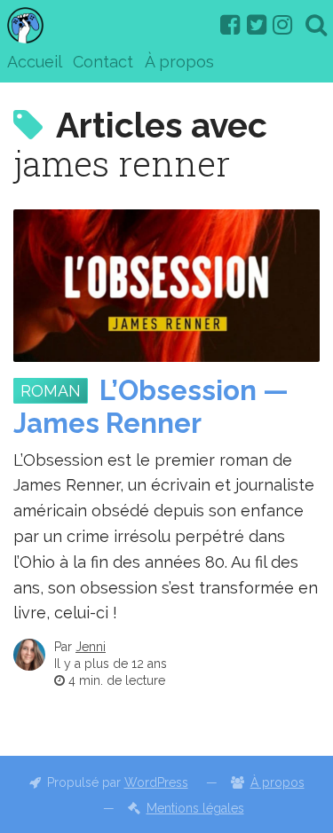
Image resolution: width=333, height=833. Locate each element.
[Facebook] (230, 25)
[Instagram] (282, 25)
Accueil (34, 61)
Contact (103, 61)
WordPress (156, 782)
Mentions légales (195, 808)
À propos (179, 61)
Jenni (90, 647)
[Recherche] (316, 25)
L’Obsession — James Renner (151, 406)
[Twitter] (256, 25)
